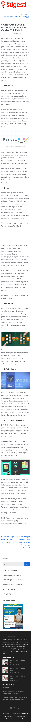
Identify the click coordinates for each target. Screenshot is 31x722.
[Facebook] (4, 594)
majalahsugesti (18, 33)
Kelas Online (6, 687)
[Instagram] (7, 594)
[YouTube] (10, 594)
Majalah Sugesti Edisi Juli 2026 (13, 575)
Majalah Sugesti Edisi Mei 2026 (13, 584)
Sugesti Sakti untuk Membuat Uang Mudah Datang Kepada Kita (13, 692)
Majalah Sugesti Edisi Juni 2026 (13, 580)
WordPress (22, 719)
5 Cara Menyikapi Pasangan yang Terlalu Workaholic (7, 539)
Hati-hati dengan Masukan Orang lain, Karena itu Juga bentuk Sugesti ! (23, 542)
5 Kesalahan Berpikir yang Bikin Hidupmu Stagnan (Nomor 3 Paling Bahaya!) (14, 698)
